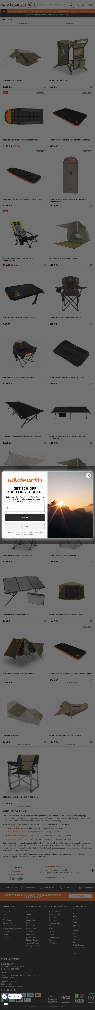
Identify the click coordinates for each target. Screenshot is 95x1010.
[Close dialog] (88, 475)
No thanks (25, 526)
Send (25, 517)
